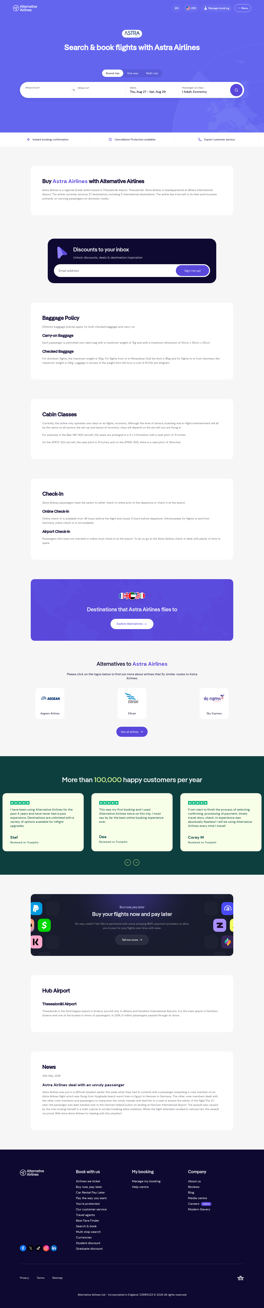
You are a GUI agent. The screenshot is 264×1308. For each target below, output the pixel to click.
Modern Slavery (199, 1209)
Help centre (140, 1187)
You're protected (88, 1204)
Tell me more (130, 940)
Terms (40, 1278)
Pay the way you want (91, 1198)
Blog (191, 1192)
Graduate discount (89, 1249)
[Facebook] (23, 1250)
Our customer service (91, 1209)
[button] (176, 8)
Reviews (193, 1187)
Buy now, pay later (89, 1187)
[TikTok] (38, 1250)
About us (194, 1181)
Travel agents (85, 1215)
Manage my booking (146, 1181)
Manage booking (218, 8)
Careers (193, 1204)
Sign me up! (192, 271)
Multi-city (152, 73)
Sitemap (57, 1278)
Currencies (84, 1237)
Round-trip (112, 73)
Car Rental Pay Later (90, 1192)
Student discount (88, 1243)
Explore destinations (130, 623)
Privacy (24, 1278)
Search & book (86, 1226)
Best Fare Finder (87, 1221)
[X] (31, 1250)
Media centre (197, 1198)
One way (132, 73)
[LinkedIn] (54, 1250)
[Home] (25, 8)
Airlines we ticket (88, 1181)
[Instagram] (46, 1250)
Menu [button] (244, 8)
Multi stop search (88, 1232)
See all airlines (130, 732)
